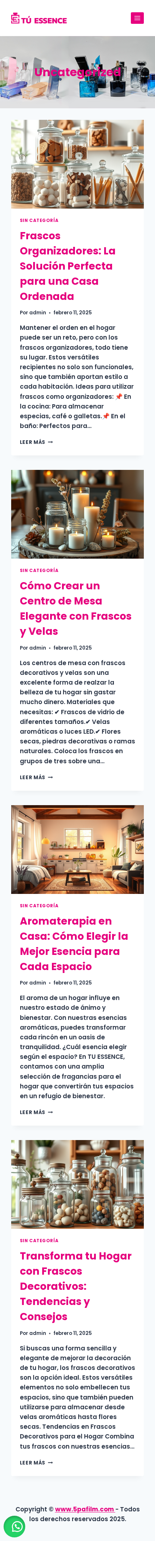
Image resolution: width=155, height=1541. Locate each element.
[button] (14, 1526)
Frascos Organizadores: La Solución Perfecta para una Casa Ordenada (68, 266)
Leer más (36, 442)
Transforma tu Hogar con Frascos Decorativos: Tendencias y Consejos (76, 1286)
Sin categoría (39, 220)
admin (37, 312)
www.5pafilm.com (85, 1509)
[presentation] (77, 164)
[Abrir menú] (137, 17)
